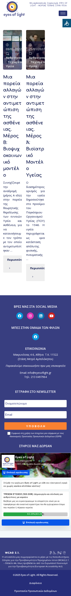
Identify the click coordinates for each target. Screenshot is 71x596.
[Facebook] (19, 315)
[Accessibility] (66, 23)
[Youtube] (51, 315)
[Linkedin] (40, 315)
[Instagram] (30, 315)
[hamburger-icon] (63, 13)
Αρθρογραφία (16, 57)
